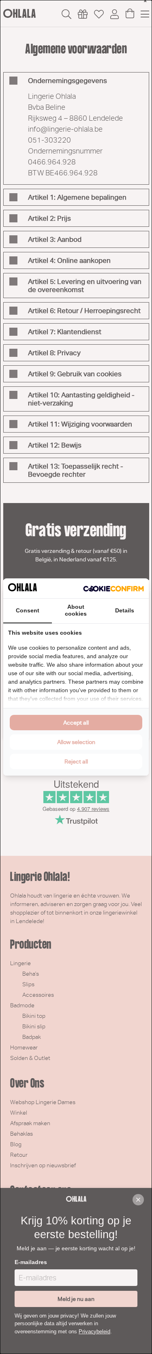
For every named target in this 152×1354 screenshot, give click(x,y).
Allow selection (76, 742)
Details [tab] (124, 610)
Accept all (76, 722)
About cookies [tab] (76, 610)
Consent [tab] (27, 610)
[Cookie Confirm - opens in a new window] (113, 588)
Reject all (76, 761)
